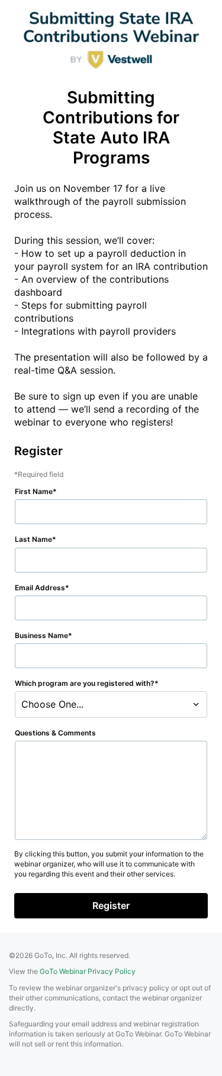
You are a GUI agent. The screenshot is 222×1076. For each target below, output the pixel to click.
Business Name (41, 635)
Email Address (40, 587)
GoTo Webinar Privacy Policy (88, 971)
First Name (34, 491)
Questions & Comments (55, 732)
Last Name (33, 539)
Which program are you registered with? (85, 683)
